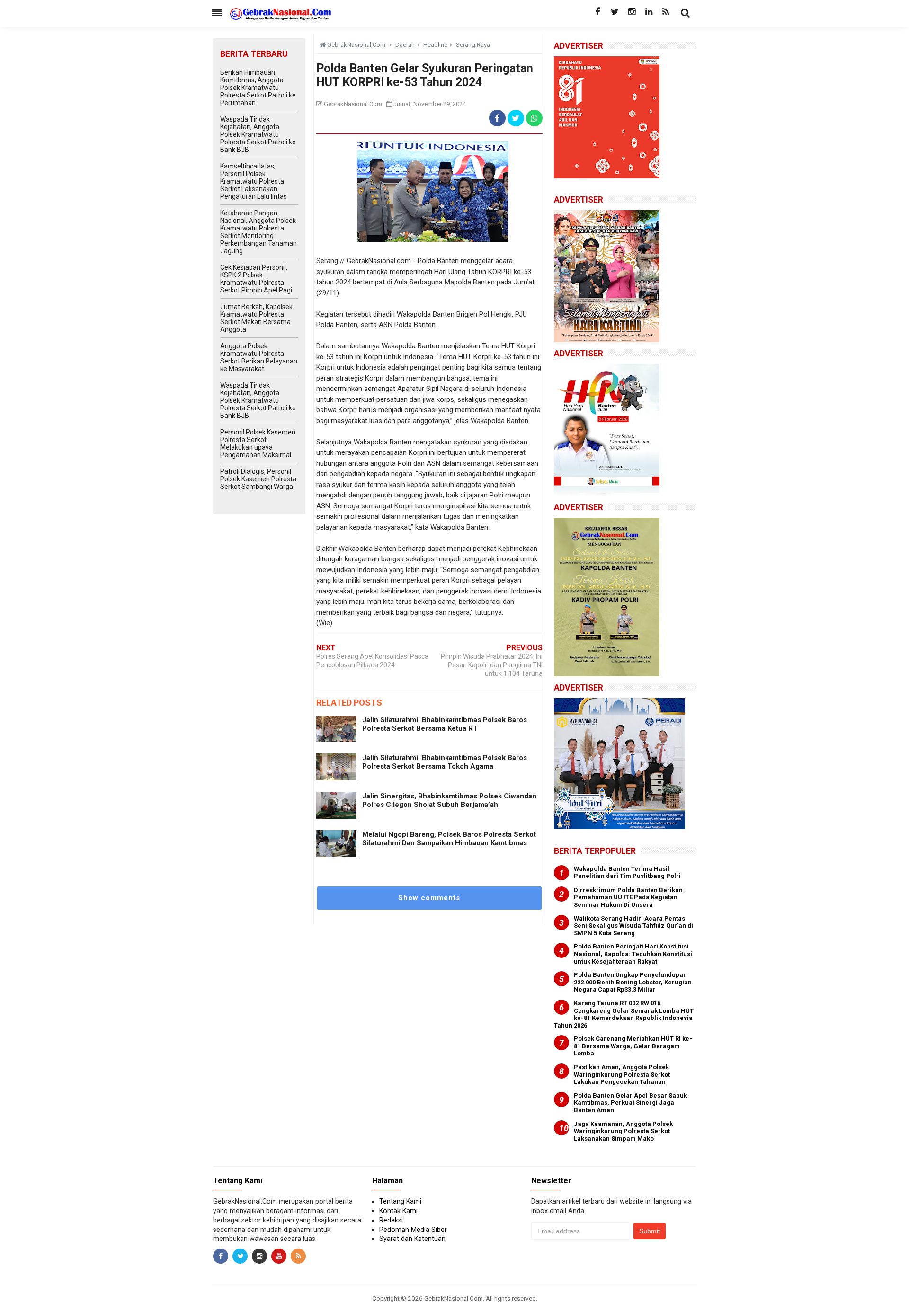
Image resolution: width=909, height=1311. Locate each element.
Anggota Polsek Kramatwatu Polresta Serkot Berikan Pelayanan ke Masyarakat (258, 357)
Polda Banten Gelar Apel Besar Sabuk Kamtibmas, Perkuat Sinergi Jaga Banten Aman (630, 1103)
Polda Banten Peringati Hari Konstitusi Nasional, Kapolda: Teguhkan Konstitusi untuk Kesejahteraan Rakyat (633, 954)
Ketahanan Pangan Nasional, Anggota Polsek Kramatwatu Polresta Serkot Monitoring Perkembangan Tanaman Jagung (258, 232)
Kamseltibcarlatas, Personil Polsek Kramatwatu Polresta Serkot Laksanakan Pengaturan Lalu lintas (253, 181)
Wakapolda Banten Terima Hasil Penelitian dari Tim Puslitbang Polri (627, 872)
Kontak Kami (398, 1210)
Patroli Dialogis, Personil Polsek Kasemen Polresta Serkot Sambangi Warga (258, 479)
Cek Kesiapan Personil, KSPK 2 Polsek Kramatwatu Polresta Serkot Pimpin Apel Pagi (256, 279)
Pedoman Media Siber (413, 1229)
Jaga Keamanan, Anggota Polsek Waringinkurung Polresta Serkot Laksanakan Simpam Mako (623, 1131)
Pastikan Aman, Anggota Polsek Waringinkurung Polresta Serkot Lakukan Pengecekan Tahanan (622, 1074)
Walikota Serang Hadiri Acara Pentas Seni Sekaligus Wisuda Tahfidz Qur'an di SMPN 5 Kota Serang (633, 926)
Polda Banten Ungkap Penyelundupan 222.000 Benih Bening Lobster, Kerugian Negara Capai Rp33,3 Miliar (633, 982)
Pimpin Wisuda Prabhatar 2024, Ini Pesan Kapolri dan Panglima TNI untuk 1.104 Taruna (492, 665)
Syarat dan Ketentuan (412, 1238)
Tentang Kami (400, 1201)
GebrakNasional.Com (453, 1298)
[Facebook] (597, 12)
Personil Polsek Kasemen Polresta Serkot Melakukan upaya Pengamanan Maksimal (257, 443)
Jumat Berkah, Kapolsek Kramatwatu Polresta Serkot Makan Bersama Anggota (256, 318)
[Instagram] (631, 12)
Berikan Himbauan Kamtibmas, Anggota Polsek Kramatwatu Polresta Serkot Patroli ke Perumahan (258, 87)
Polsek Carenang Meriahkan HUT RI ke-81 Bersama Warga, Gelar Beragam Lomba (633, 1046)
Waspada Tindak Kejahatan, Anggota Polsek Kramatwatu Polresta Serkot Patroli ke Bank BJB (258, 134)
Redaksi (391, 1220)
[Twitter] (614, 12)
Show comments (429, 898)
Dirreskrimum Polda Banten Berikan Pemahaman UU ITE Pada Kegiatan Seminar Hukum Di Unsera (628, 897)
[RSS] (666, 12)
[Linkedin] (649, 12)
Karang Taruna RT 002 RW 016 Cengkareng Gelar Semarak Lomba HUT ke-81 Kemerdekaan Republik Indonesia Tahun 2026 (624, 1014)
